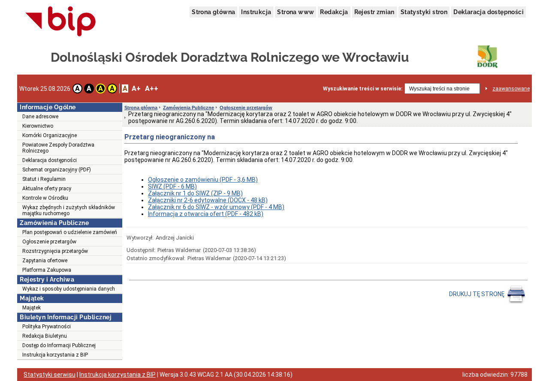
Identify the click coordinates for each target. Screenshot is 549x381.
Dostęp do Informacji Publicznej (59, 345)
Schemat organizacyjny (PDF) (56, 170)
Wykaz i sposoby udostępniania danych (68, 289)
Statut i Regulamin (44, 179)
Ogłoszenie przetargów (49, 242)
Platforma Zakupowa (46, 270)
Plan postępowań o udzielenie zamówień (69, 232)
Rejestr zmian (374, 12)
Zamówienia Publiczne (188, 107)
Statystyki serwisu (49, 374)
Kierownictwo (37, 126)
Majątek (31, 308)
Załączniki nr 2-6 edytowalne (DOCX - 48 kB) (208, 200)
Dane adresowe (40, 117)
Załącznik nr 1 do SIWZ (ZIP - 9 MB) (195, 193)
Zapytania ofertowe (44, 261)
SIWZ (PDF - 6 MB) (172, 186)
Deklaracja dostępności (488, 12)
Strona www (295, 12)
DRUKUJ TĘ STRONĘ (477, 294)
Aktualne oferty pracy (46, 189)
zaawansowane (511, 89)
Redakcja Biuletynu (44, 336)
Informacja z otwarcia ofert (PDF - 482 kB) (205, 213)
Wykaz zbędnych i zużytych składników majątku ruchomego (68, 210)
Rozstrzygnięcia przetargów (55, 251)
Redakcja (334, 12)
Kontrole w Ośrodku (45, 198)
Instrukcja (256, 12)
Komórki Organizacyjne (49, 135)
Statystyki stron (424, 12)
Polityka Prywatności (46, 327)
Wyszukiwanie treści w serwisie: (362, 89)
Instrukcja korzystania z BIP (55, 355)
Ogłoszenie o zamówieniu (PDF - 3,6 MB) (203, 179)
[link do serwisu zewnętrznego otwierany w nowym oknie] (60, 22)
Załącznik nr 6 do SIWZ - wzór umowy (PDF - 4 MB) (216, 207)
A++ (151, 88)
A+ (136, 88)
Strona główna (213, 12)
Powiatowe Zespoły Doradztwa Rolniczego (58, 148)
